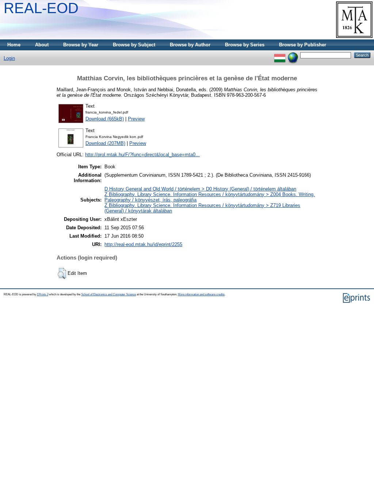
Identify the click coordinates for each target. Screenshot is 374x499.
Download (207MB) (105, 143)
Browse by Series (244, 44)
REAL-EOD (41, 8)
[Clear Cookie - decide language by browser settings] (293, 55)
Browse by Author (190, 44)
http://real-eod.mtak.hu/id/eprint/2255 (143, 244)
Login (9, 58)
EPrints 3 (42, 294)
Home (13, 44)
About (42, 44)
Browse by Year (80, 44)
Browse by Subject (134, 44)
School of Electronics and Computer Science (108, 294)
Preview (136, 119)
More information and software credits (201, 294)
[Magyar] (280, 55)
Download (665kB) (104, 119)
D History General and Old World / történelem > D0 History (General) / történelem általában (200, 189)
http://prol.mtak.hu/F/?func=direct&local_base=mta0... (142, 154)
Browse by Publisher (302, 44)
